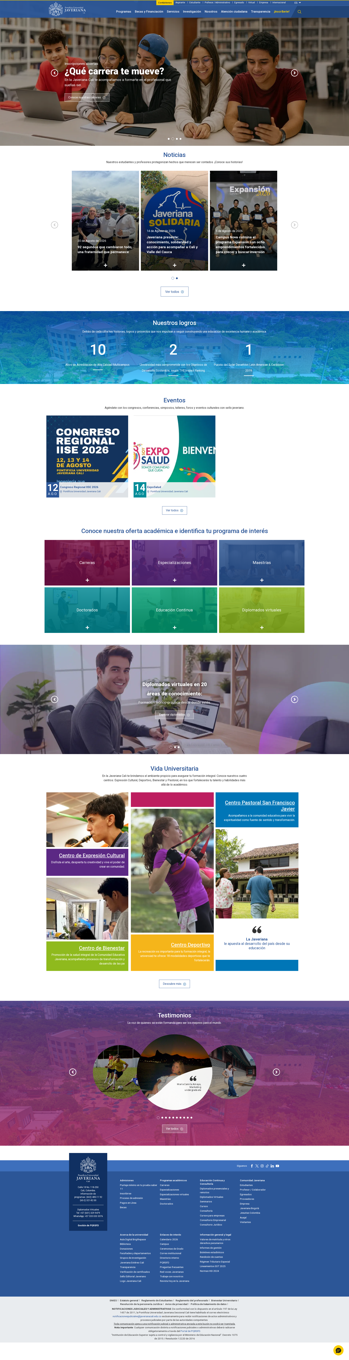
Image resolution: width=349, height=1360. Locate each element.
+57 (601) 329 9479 (90, 1213)
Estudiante (194, 2)
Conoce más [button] (268, 99)
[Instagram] (262, 1166)
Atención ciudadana (234, 11)
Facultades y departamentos (135, 1253)
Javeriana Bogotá (249, 1208)
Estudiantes (246, 1185)
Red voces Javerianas (172, 1271)
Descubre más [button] (172, 984)
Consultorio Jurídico (211, 1224)
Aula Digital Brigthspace (133, 1239)
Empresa (263, 2)
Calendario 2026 (169, 1239)
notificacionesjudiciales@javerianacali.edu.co (137, 1316)
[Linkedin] (272, 1166)
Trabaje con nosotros (171, 1276)
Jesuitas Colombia (250, 1212)
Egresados (246, 1194)
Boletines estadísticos (212, 1252)
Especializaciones (169, 1189)
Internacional (279, 2)
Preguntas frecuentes (171, 1267)
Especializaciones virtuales (174, 1194)
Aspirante (180, 2)
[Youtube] (277, 1166)
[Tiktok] (267, 1166)
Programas (123, 11)
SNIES (113, 1300)
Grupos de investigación (133, 1257)
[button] (299, 12)
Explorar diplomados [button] (172, 715)
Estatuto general (129, 1300)
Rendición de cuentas (211, 1256)
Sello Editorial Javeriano (133, 1276)
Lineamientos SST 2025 (213, 1266)
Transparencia (260, 11)
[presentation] (54, 73)
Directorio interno (169, 1257)
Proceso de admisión (131, 1198)
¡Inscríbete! (281, 11)
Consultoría (206, 1210)
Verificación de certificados (135, 1271)
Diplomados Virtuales (211, 1196)
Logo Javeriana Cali (130, 1280)
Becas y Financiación (149, 11)
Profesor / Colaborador (253, 1189)
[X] (257, 1166)
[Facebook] (252, 1166)
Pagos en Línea (128, 1202)
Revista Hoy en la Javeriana (174, 1280)
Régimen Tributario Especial (215, 1261)
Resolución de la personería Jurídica (141, 1304)
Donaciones (126, 1248)
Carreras (164, 1185)
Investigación (192, 11)
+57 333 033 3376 (94, 1216)
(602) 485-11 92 (94, 1197)
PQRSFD (164, 1262)
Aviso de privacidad (176, 1304)
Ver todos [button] (172, 292)
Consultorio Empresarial (213, 1220)
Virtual (251, 2)
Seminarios (206, 1201)
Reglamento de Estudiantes (157, 1300)
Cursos (204, 1206)
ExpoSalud (154, 487)
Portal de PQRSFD (190, 1331)
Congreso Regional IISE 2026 (79, 487)
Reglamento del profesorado (192, 1300)
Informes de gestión (211, 1247)
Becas (123, 1207)
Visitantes (245, 1222)
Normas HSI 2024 (209, 1270)
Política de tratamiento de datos (208, 1304)
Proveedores (247, 1198)
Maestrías (165, 1198)
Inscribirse (125, 1193)
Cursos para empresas (212, 1215)
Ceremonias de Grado (171, 1248)
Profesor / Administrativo (217, 2)
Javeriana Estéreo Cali (132, 1262)
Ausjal (243, 1217)
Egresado (239, 2)
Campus (164, 1243)
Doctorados (166, 1203)
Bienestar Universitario (224, 1300)
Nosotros (211, 11)
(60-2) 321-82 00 (88, 1200)
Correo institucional (170, 1253)
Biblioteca (125, 1243)
